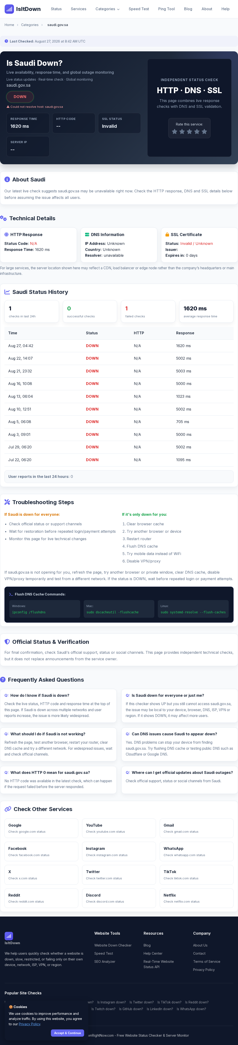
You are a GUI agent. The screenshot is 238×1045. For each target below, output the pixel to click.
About (207, 9)
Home (9, 25)
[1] (174, 132)
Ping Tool (166, 9)
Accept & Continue (67, 1033)
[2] (182, 132)
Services (78, 9)
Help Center (153, 953)
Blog (188, 9)
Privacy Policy (204, 970)
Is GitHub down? (131, 1009)
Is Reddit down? (197, 1002)
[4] (197, 132)
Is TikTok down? (170, 1002)
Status (56, 9)
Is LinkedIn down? (160, 1009)
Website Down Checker (113, 945)
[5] (204, 132)
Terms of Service (206, 961)
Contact (199, 953)
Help (225, 9)
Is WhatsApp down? (191, 1009)
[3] (189, 132)
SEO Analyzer (104, 961)
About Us (200, 945)
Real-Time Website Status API (159, 964)
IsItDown (28, 9)
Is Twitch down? (104, 1009)
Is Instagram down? (111, 1002)
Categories (106, 9)
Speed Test (139, 9)
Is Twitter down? (142, 1002)
